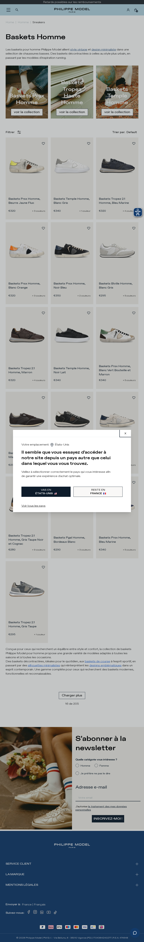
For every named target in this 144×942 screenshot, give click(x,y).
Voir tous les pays (33, 506)
